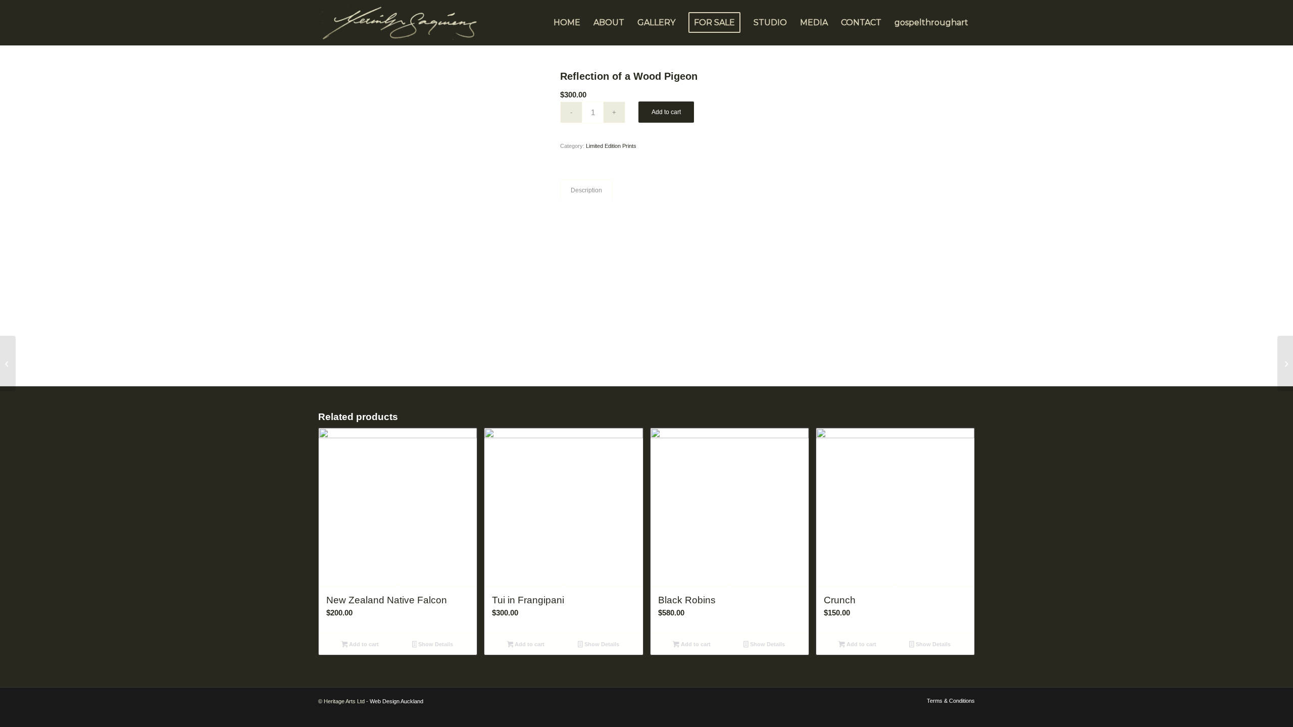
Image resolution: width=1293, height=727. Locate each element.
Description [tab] (586, 190)
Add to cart (666, 112)
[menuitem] (567, 22)
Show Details (435, 644)
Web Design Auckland (396, 701)
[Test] (8, 363)
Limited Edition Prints (611, 146)
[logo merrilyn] (401, 22)
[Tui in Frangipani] (1285, 363)
